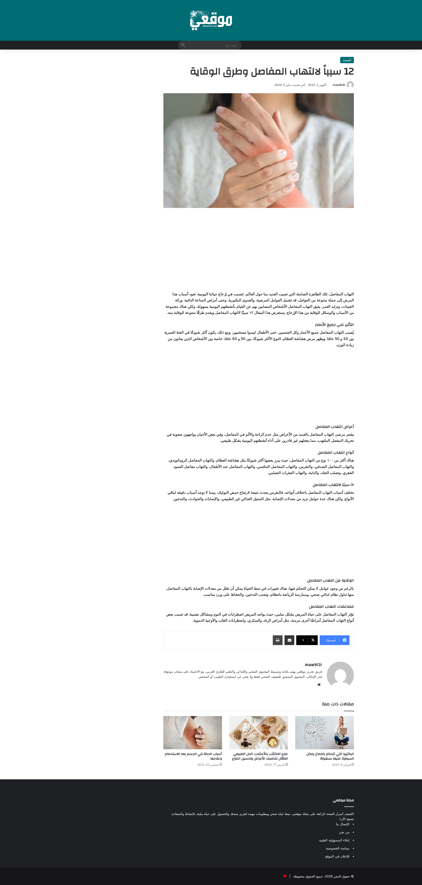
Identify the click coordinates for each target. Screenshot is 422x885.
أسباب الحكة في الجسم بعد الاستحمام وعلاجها (193, 756)
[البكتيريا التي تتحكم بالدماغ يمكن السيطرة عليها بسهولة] (324, 732)
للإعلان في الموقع (337, 856)
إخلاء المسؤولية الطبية (334, 840)
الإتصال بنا (342, 824)
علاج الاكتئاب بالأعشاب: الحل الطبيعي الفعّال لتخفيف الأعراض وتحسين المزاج (260, 756)
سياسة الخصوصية (337, 848)
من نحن (344, 832)
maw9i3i (339, 85)
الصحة (347, 60)
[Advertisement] (258, 249)
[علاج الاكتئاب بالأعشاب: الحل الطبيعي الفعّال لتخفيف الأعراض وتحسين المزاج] (258, 732)
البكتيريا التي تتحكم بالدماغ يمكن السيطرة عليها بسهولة (330, 756)
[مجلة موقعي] (211, 20)
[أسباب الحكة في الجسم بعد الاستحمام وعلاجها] (192, 732)
